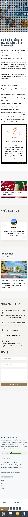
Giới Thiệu (3, 481)
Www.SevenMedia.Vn (14, 505)
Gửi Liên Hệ (15, 384)
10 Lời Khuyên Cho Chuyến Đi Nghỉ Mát (11, 465)
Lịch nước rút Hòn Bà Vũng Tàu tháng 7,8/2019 (13, 462)
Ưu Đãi (3, 488)
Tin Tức (3, 491)
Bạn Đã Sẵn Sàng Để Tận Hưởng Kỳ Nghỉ (11, 467)
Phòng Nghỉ (4, 483)
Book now (4, 509)
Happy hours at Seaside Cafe (8, 470)
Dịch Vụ (3, 486)
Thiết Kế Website (19, 503)
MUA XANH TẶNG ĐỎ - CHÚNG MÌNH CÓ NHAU (12, 193)
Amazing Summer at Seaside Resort (10, 472)
